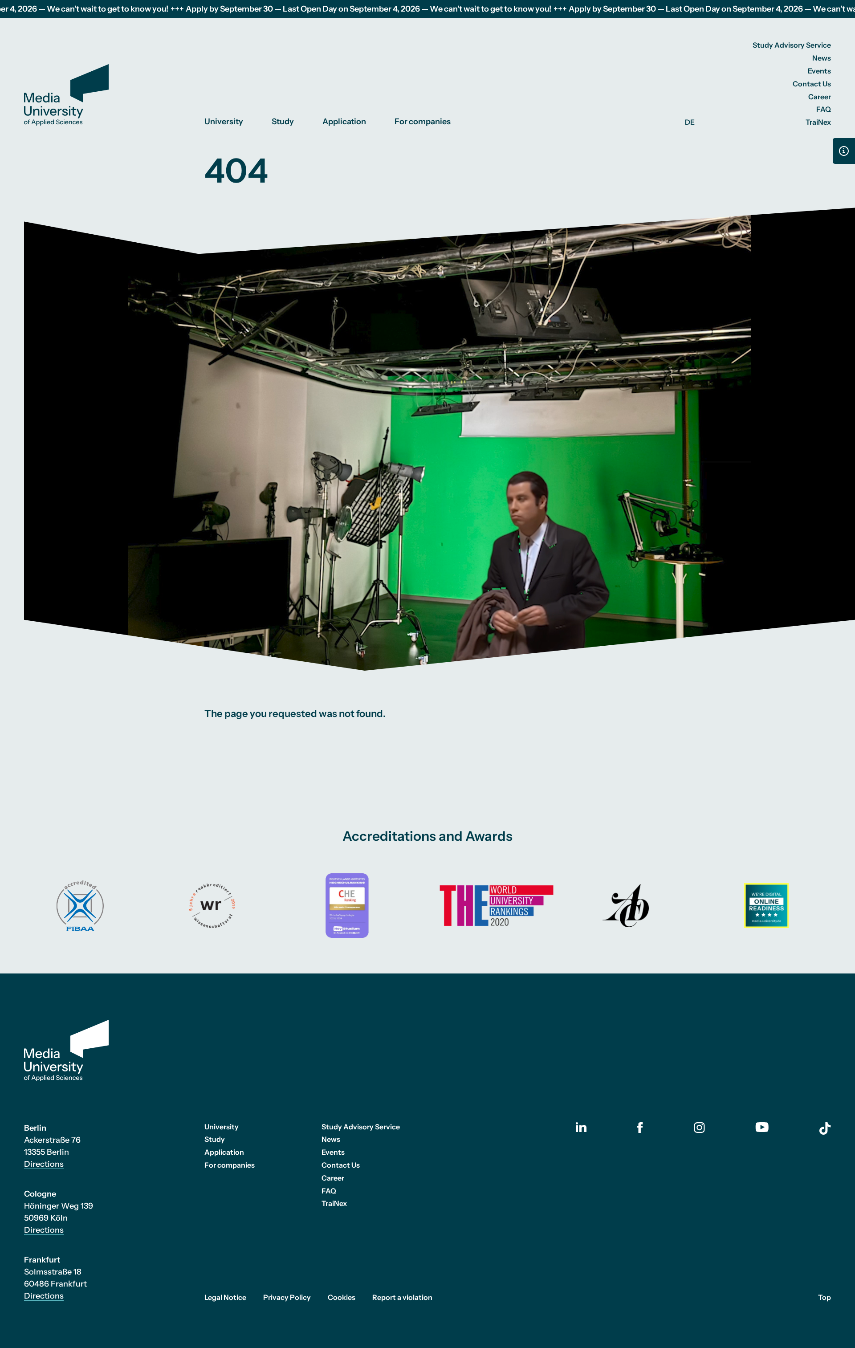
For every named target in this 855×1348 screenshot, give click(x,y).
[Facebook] (640, 1127)
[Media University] (66, 95)
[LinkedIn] (581, 1127)
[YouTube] (762, 1127)
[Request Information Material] (844, 151)
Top (824, 1297)
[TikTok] (825, 1128)
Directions (44, 1164)
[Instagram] (699, 1127)
